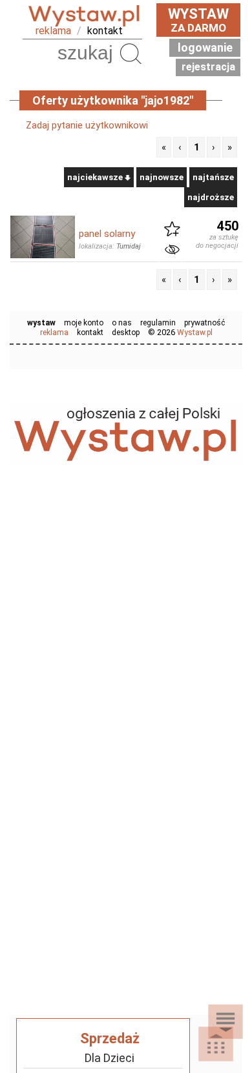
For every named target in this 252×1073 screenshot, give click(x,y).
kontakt (105, 31)
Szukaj (130, 53)
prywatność (204, 322)
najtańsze (213, 177)
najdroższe (210, 197)
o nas (122, 322)
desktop (126, 332)
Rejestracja (208, 67)
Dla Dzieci (109, 1058)
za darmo (198, 20)
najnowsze (162, 177)
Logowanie (205, 47)
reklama (53, 31)
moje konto (83, 322)
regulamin (158, 322)
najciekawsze (96, 177)
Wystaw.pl (195, 332)
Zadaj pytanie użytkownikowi (87, 125)
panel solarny (107, 234)
